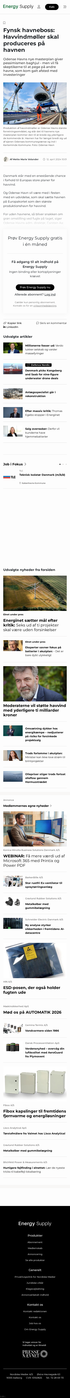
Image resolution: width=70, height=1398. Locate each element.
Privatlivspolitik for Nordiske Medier (35, 1276)
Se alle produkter (35, 1260)
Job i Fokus (13, 464)
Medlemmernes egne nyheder (26, 806)
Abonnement (35, 1242)
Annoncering (35, 1254)
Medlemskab (35, 1248)
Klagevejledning (35, 1288)
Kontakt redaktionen (35, 1311)
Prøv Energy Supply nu (35, 287)
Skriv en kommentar (53, 323)
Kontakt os (35, 1317)
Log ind (50, 294)
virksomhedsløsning (44, 305)
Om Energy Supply (35, 1329)
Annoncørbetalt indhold (35, 1294)
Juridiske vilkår (35, 1282)
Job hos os (35, 1323)
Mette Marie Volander (26, 159)
